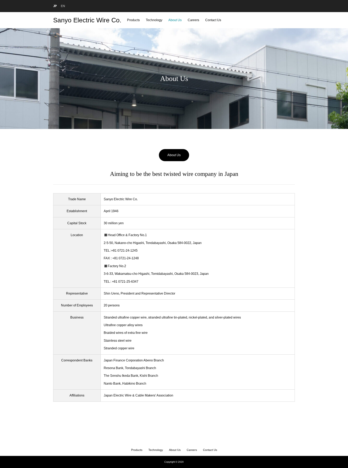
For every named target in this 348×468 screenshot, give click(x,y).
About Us (175, 20)
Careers (193, 20)
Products (133, 20)
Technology (154, 20)
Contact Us (213, 20)
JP (55, 6)
